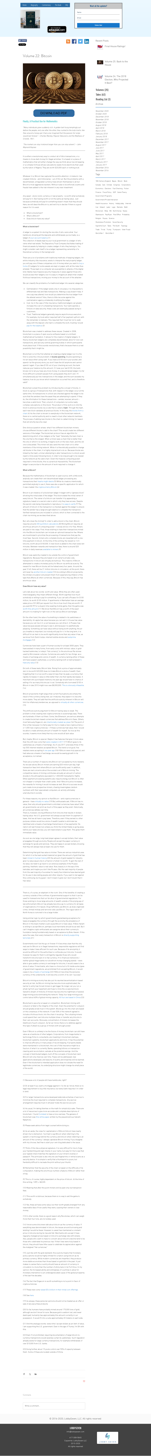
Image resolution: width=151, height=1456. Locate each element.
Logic (113, 207)
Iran (97, 207)
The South (116, 226)
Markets (120, 207)
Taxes (109, 226)
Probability (126, 215)
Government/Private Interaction (107, 200)
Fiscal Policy (107, 192)
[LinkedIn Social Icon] (86, 41)
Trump (109, 230)
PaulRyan (108, 215)
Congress (116, 185)
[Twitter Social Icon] (80, 41)
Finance (98, 192)
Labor (108, 207)
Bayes (114, 181)
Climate (109, 185)
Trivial (103, 230)
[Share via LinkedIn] (35, 1374)
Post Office (117, 215)
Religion (98, 218)
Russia (105, 218)
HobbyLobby (119, 204)
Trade (97, 230)
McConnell (99, 211)
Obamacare (100, 215)
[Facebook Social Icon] (74, 41)
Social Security (118, 222)
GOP (114, 192)
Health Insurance (102, 204)
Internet (128, 204)
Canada (98, 185)
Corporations (126, 185)
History (111, 204)
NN (110, 211)
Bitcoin (120, 181)
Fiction (126, 189)
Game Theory (122, 192)
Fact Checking (118, 189)
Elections (108, 189)
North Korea (117, 211)
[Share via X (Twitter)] (30, 1374)
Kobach (102, 207)
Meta (106, 211)
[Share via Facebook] (24, 1374)
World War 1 (100, 233)
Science (111, 218)
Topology (124, 226)
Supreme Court (101, 226)
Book (125, 181)
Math (126, 207)
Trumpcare (116, 230)
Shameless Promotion (103, 222)
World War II (109, 233)
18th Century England (103, 181)
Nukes (125, 211)
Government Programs (104, 196)
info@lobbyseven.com (75, 1432)
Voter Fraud (126, 230)
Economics (99, 189)
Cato (103, 185)
